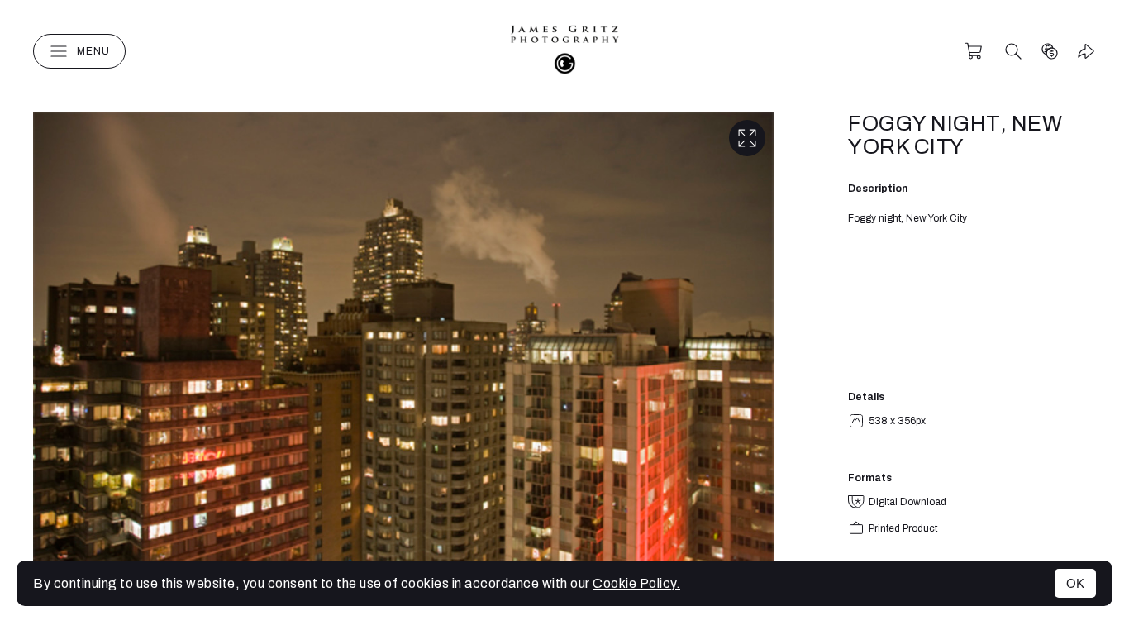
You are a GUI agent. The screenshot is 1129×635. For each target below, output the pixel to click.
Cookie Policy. (636, 583)
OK (1075, 583)
